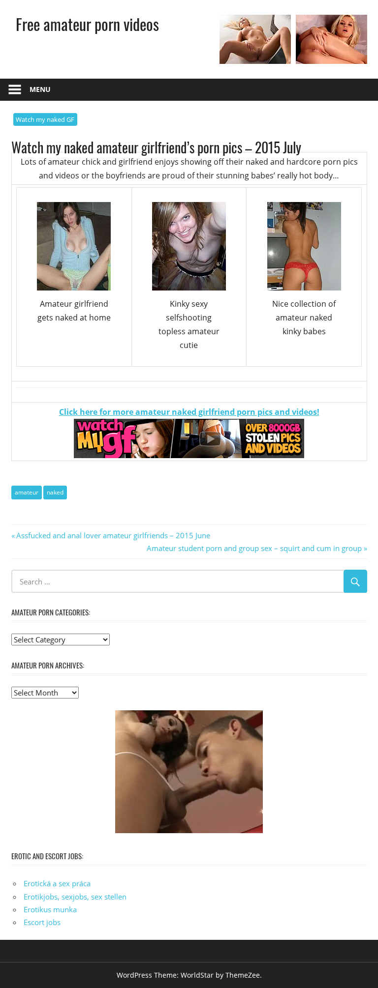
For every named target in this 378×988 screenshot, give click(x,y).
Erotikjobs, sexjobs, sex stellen (75, 896)
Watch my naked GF (45, 119)
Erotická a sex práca (57, 883)
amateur (26, 492)
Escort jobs (42, 922)
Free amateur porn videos (87, 23)
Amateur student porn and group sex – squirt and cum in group (254, 548)
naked (55, 492)
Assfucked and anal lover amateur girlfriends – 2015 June (113, 535)
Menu (40, 89)
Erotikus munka (50, 909)
